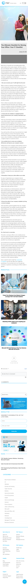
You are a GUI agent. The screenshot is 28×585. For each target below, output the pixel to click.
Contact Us (5, 574)
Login (25, 368)
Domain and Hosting (9, 486)
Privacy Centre (19, 576)
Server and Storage (9, 500)
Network (7, 515)
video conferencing (9, 506)
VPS (4, 552)
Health (6, 497)
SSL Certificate (6, 554)
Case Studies (6, 564)
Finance (18, 551)
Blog (4, 561)
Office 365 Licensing (20, 560)
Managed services (20, 539)
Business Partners (7, 539)
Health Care (19, 547)
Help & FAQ (5, 577)
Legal (17, 549)
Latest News (5, 565)
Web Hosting (6, 549)
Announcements (6, 562)
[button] (25, 582)
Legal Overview (19, 574)
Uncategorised (8, 518)
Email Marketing (6, 551)
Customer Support (7, 576)
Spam (17, 567)
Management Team (7, 538)
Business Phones (20, 536)
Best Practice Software (10, 479)
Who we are (5, 536)
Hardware (7, 513)
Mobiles (6, 491)
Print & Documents (9, 495)
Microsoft (7, 509)
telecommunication (9, 493)
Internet (6, 502)
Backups (18, 565)
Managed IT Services (10, 520)
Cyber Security (8, 488)
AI (5, 482)
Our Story (5, 541)
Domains (5, 547)
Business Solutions (9, 522)
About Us (5, 534)
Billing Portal (18, 564)
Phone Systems (8, 504)
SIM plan (7, 484)
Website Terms (19, 577)
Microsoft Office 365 (10, 511)
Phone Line (18, 562)
